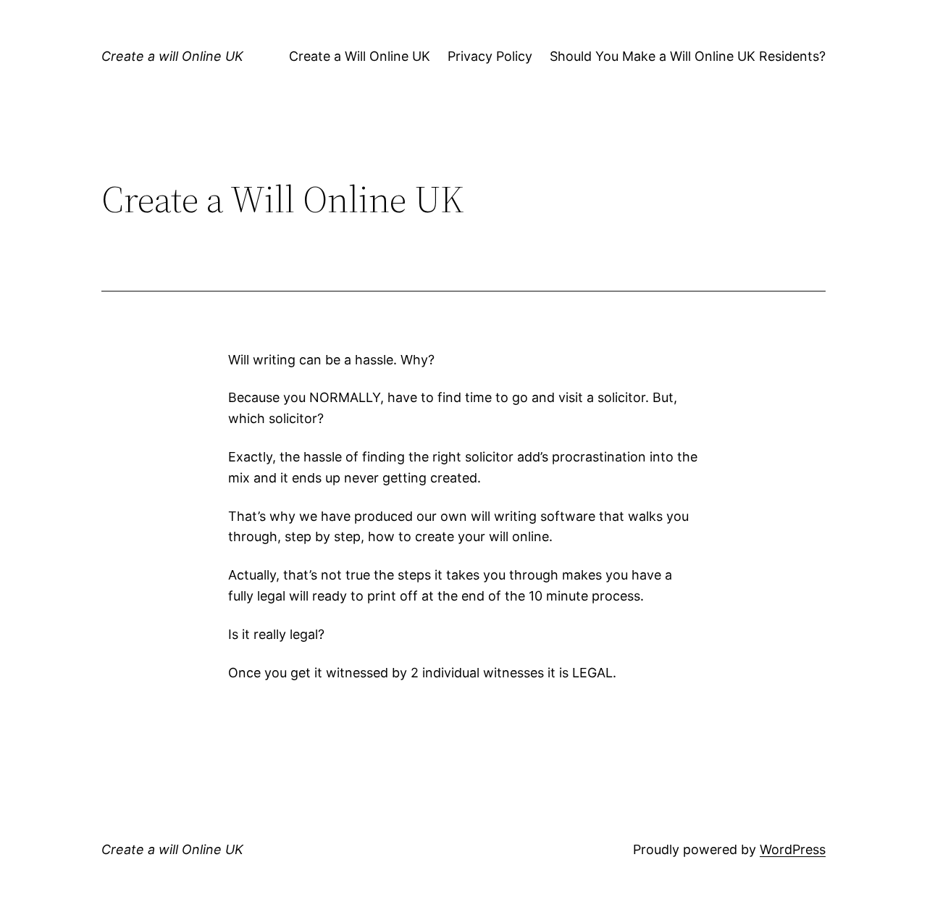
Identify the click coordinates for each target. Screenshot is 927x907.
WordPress (793, 849)
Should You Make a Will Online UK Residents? (688, 56)
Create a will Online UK (172, 56)
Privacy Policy (490, 56)
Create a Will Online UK (359, 56)
